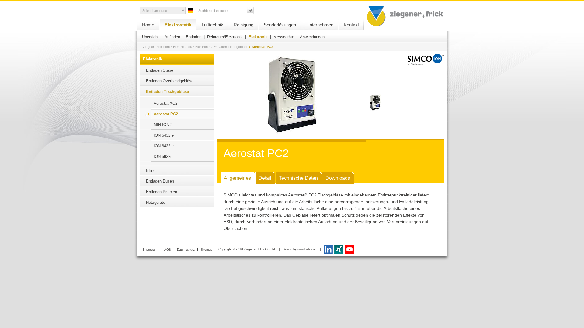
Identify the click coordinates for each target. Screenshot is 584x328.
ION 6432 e (164, 135)
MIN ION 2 (163, 124)
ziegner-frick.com (156, 47)
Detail (265, 178)
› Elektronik (201, 47)
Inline (150, 170)
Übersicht (150, 37)
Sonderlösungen (280, 24)
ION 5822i (162, 156)
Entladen (193, 37)
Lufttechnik (212, 24)
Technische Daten (298, 178)
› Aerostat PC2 (261, 47)
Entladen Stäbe (159, 70)
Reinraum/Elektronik (225, 37)
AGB (167, 249)
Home (148, 24)
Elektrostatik (178, 24)
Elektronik (258, 37)
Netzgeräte (155, 202)
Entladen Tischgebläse (167, 91)
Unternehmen (319, 24)
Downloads (337, 178)
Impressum (150, 249)
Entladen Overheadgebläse (169, 81)
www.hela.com (307, 249)
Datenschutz (186, 249)
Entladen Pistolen (161, 192)
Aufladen (172, 37)
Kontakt (351, 24)
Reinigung (243, 24)
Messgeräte (283, 37)
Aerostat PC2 (166, 114)
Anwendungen (312, 37)
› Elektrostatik (181, 47)
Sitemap (206, 249)
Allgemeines (237, 178)
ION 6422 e (164, 146)
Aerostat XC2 (165, 103)
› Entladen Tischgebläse (230, 47)
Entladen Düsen (160, 181)
